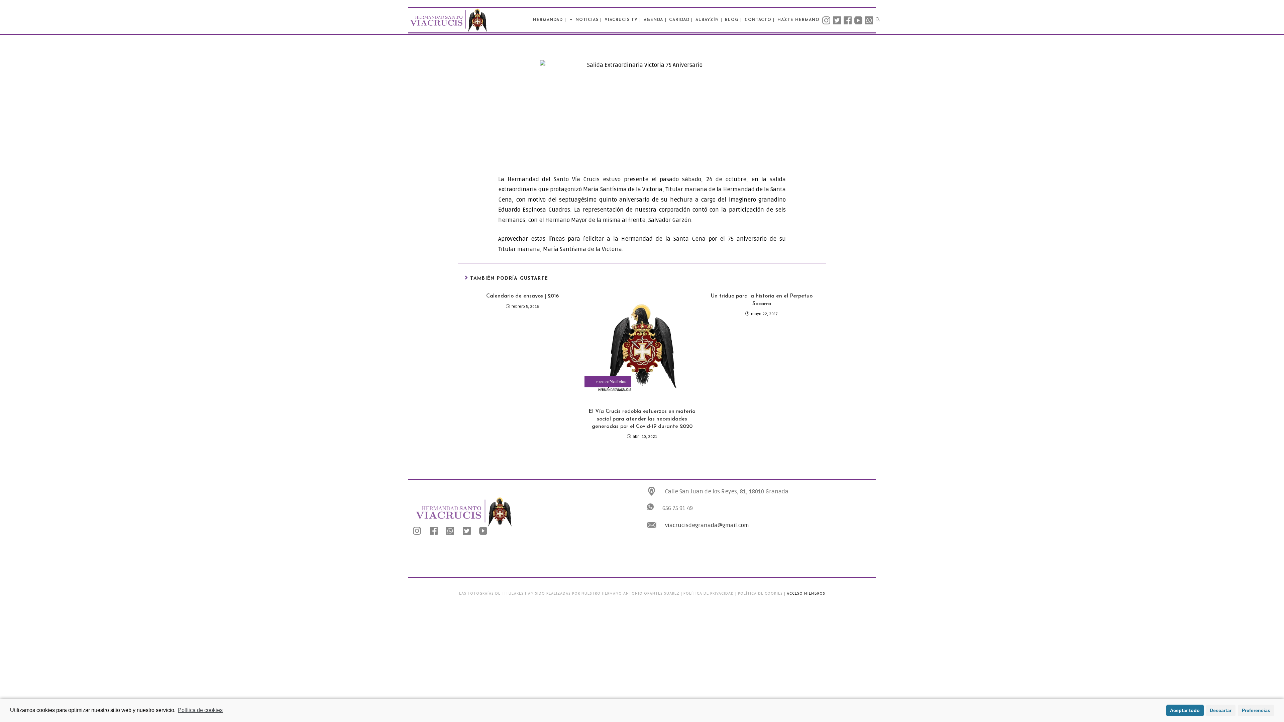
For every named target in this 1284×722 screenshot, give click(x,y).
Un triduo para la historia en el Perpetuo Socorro (762, 299)
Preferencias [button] (1256, 710)
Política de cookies (200, 710)
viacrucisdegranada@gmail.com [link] (707, 525)
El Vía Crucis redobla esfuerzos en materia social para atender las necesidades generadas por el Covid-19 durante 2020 (642, 419)
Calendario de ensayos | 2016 (522, 296)
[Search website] (877, 20)
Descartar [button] (1221, 710)
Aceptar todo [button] (1185, 710)
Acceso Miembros (806, 594)
